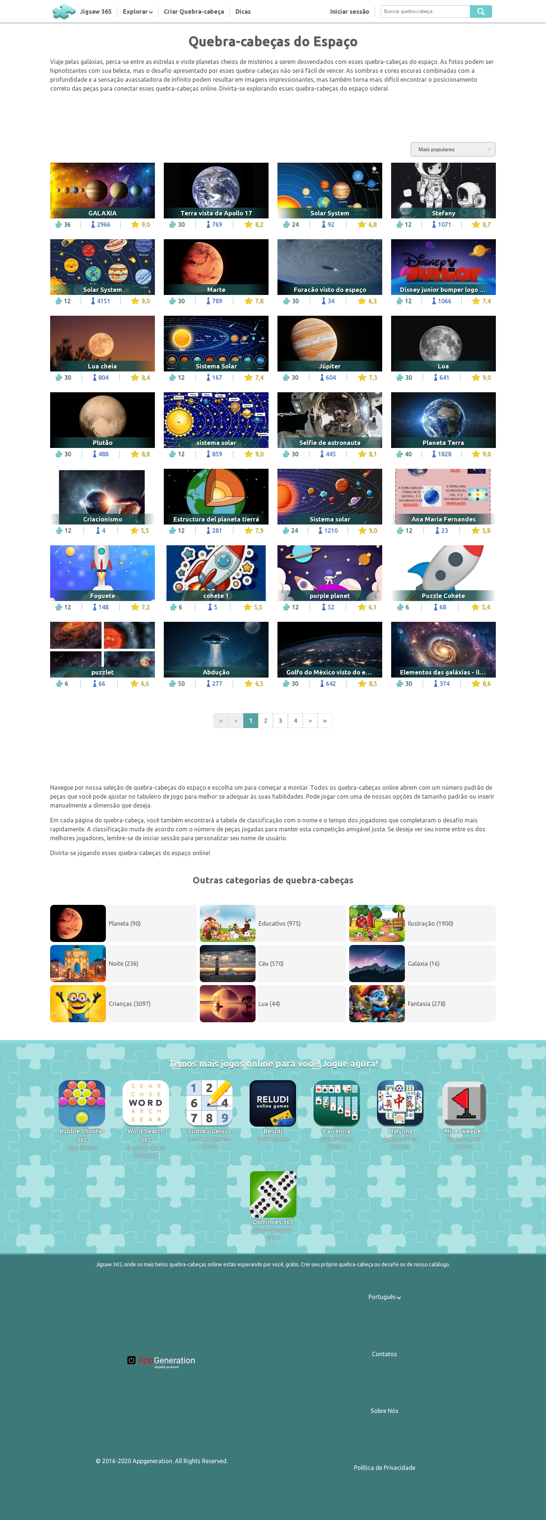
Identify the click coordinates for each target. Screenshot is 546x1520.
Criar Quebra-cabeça (194, 11)
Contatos (384, 1354)
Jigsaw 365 (95, 11)
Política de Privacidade (384, 1467)
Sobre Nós (385, 1410)
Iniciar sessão (349, 11)
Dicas (243, 11)
